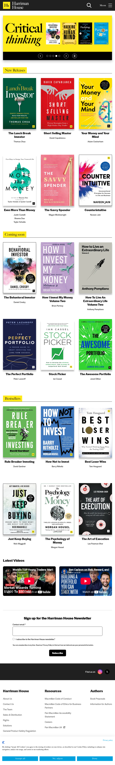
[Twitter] (107, 671)
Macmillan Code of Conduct (58, 698)
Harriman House (16, 690)
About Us (7, 698)
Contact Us (8, 703)
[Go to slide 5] (59, 56)
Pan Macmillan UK (53, 727)
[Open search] (89, 5)
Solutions (7, 725)
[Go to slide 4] (56, 56)
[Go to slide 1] (47, 56)
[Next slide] (66, 56)
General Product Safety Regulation (19, 730)
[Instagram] (100, 671)
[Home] (16, 5)
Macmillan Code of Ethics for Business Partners (63, 705)
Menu (103, 5)
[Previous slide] (40, 56)
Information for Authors (101, 703)
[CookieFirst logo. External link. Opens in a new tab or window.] (3, 742)
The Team (7, 709)
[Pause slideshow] (74, 56)
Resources (53, 690)
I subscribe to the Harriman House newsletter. (35, 639)
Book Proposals (97, 698)
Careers (48, 721)
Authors (96, 690)
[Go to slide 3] (53, 56)
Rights (6, 720)
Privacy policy (108, 740)
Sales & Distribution (12, 714)
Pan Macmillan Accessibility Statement (58, 714)
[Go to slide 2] (50, 56)
